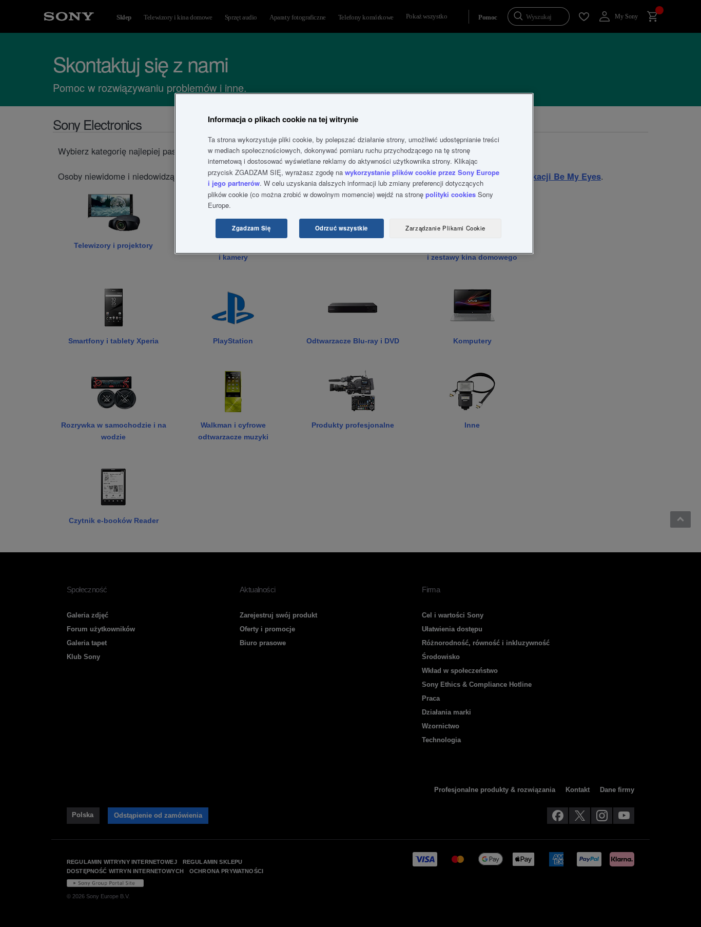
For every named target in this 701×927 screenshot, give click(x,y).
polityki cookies (450, 194)
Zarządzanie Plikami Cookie (445, 228)
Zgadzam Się (251, 228)
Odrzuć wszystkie (341, 228)
